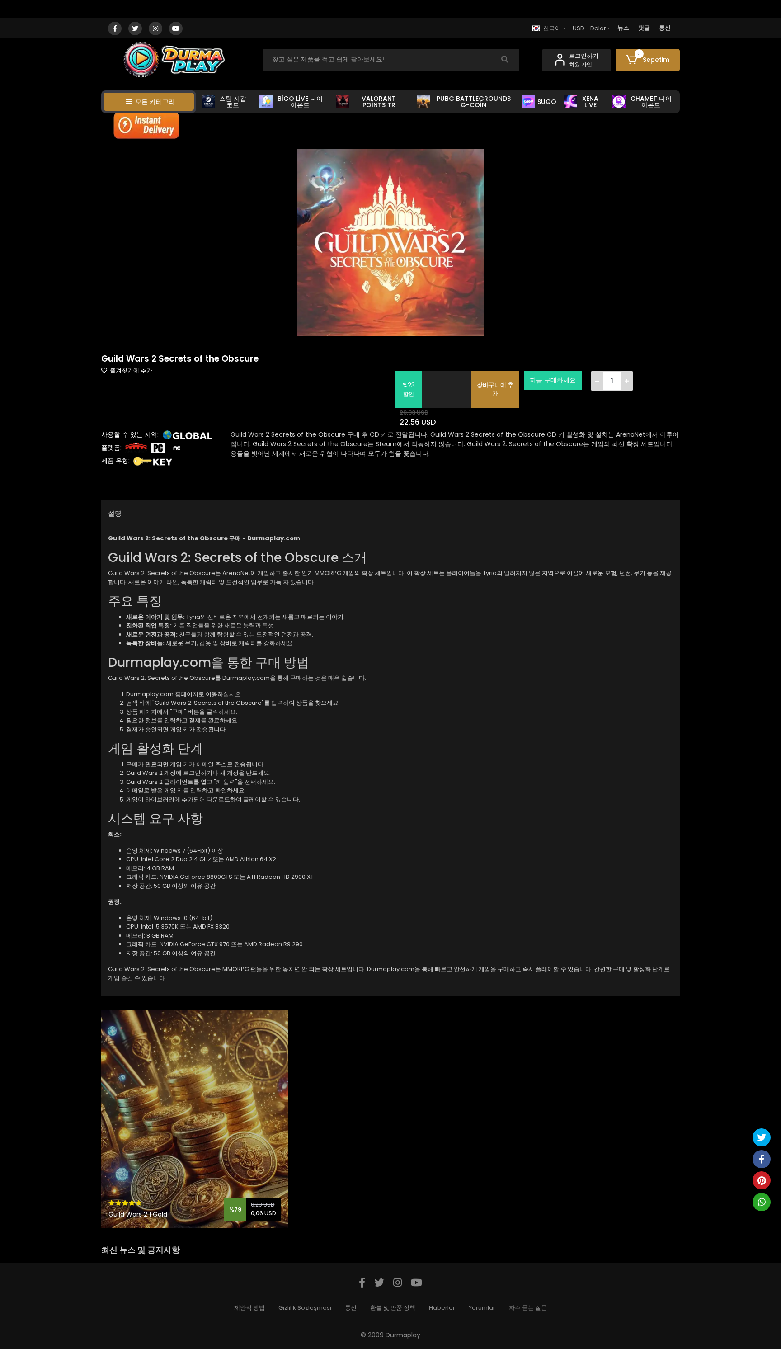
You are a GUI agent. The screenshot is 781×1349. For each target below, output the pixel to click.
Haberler (442, 1307)
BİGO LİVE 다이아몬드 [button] (300, 101)
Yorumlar (482, 1307)
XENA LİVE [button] (590, 101)
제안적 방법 (249, 1307)
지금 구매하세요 (553, 380)
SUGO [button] (546, 101)
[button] (648, 60)
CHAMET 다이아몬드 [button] (651, 101)
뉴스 (623, 28)
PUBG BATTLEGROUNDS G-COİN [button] (474, 101)
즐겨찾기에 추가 (130, 370)
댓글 (644, 28)
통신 (665, 28)
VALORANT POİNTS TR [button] (379, 101)
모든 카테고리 (155, 101)
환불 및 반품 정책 (392, 1307)
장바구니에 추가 (495, 389)
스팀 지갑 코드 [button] (232, 101)
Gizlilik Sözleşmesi (304, 1307)
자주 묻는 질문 (528, 1307)
